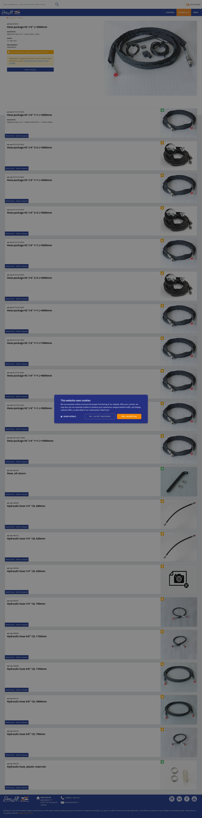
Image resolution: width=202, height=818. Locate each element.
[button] (68, 416)
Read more (105, 410)
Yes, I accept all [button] (129, 416)
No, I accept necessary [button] (100, 416)
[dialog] (101, 409)
